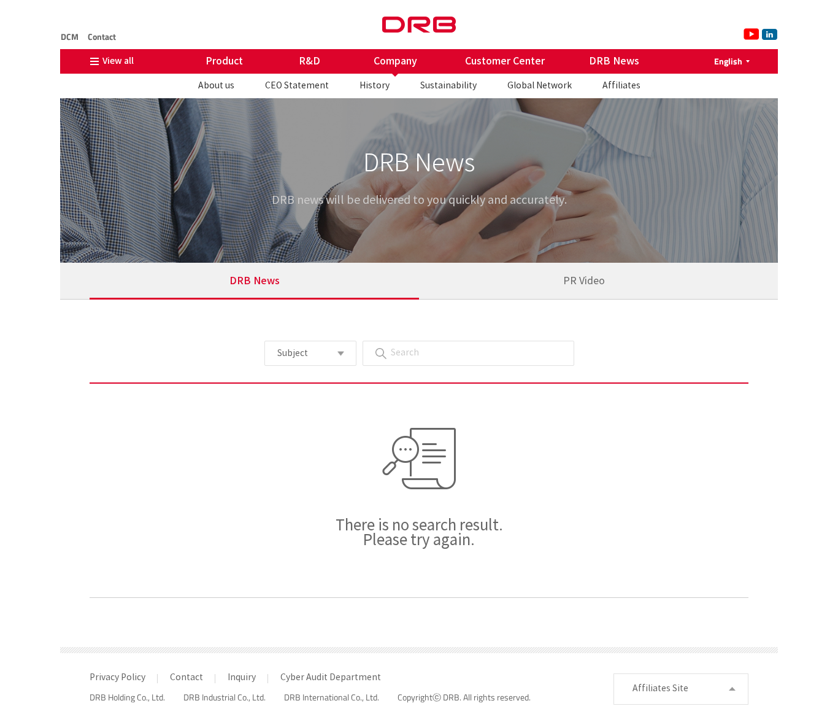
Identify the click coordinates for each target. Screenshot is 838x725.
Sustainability (448, 86)
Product (224, 61)
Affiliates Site (660, 689)
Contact (102, 36)
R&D (309, 61)
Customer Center (505, 61)
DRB (419, 24)
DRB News (614, 61)
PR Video (584, 281)
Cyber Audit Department (330, 678)
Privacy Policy (117, 678)
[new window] (750, 34)
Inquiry (242, 678)
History (374, 86)
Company (395, 61)
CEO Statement (297, 86)
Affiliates (621, 86)
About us (216, 86)
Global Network (539, 86)
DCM (70, 36)
